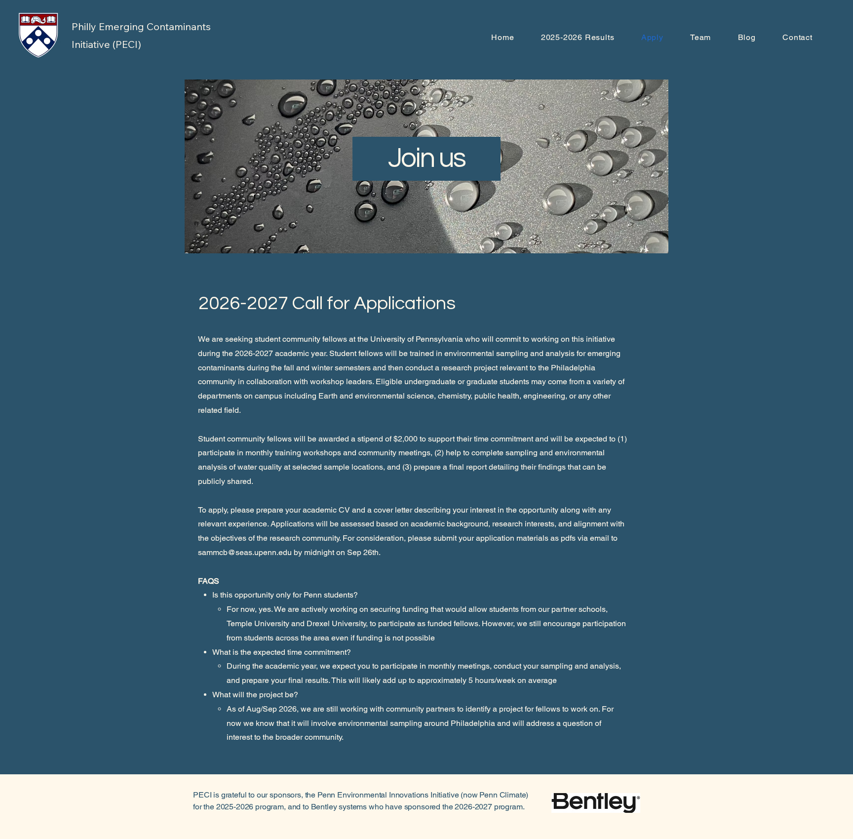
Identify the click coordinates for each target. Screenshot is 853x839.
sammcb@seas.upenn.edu (245, 552)
